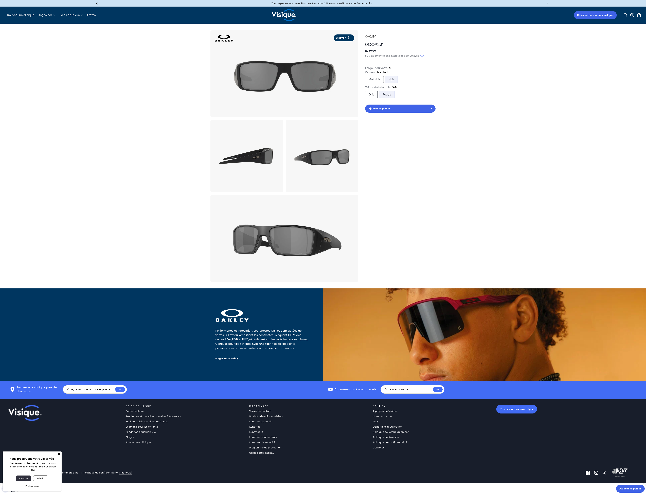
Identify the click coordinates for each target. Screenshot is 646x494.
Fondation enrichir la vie (141, 432)
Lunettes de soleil (260, 421)
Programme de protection (265, 447)
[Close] (59, 454)
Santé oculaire (135, 411)
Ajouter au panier (630, 488)
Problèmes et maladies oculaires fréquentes (153, 416)
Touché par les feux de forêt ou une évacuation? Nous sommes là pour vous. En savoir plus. (322, 3)
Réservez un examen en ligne (595, 15)
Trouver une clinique (138, 442)
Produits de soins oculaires (266, 416)
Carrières (379, 447)
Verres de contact (260, 411)
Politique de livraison (386, 437)
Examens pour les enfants (142, 426)
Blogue (130, 437)
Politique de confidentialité (390, 442)
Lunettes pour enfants (263, 437)
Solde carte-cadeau (261, 453)
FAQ (375, 421)
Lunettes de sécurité (262, 442)
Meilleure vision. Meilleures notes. (147, 421)
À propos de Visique (385, 411)
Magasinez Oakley (226, 358)
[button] (547, 3)
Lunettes (254, 426)
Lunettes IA (256, 432)
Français (126, 472)
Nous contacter (382, 416)
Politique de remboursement (391, 432)
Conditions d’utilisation (387, 426)
